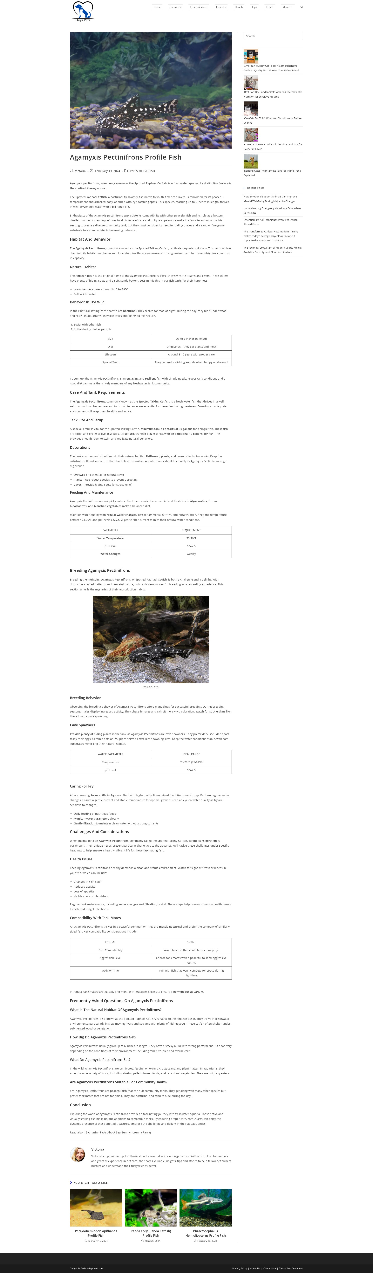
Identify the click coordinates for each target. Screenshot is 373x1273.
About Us (255, 1268)
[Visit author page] (77, 1154)
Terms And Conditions (291, 1268)
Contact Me (269, 1268)
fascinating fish (153, 850)
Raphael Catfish (96, 197)
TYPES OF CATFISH (142, 171)
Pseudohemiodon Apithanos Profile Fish (96, 1233)
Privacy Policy (239, 1268)
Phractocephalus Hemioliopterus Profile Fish (206, 1233)
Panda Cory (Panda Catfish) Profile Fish (151, 1233)
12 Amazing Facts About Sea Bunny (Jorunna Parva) (117, 1132)
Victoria (80, 171)
